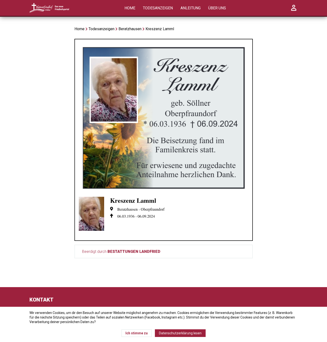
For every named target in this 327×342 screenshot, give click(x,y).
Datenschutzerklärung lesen (180, 333)
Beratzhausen (129, 29)
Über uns (217, 8)
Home (129, 8)
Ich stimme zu (136, 333)
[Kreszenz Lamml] (163, 190)
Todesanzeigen (158, 8)
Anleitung (190, 8)
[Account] (294, 10)
